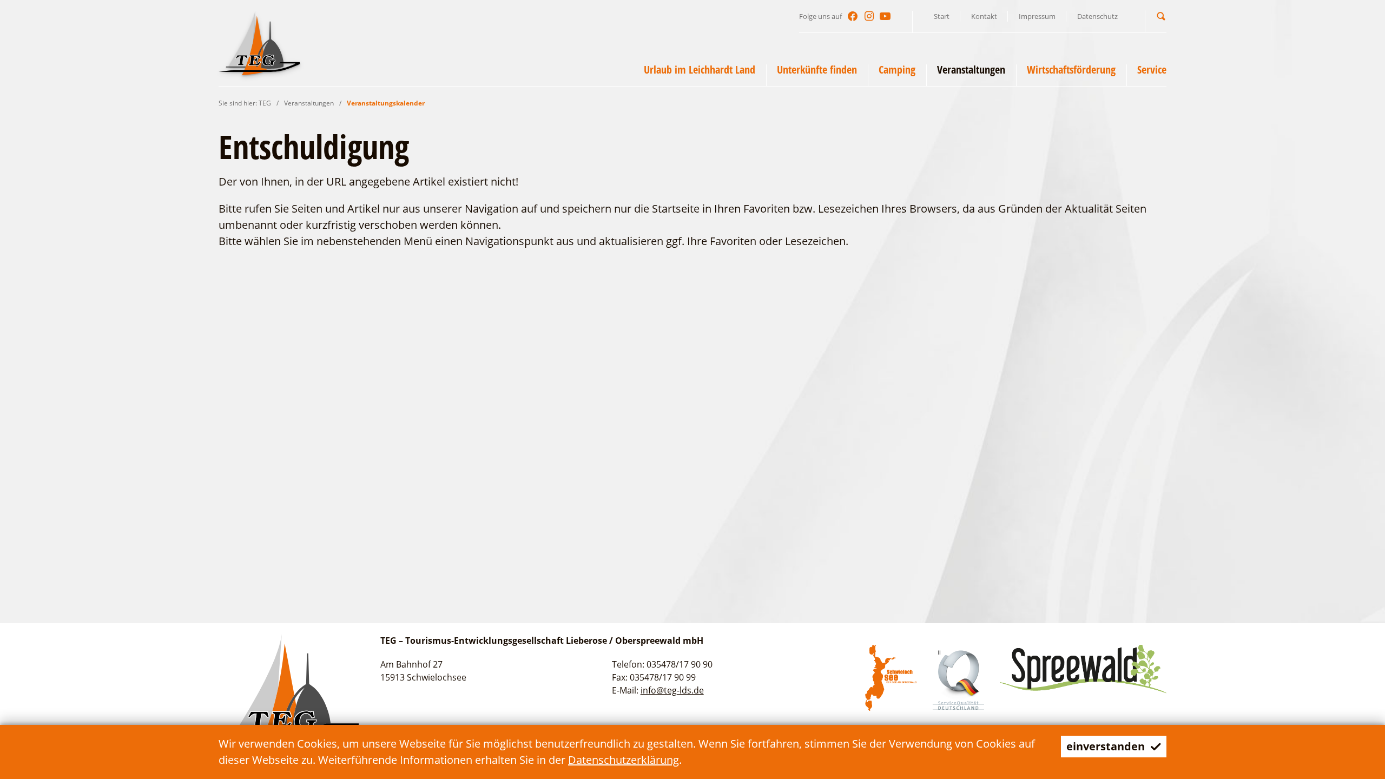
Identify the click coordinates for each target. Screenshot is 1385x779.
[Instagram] (868, 16)
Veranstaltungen (309, 103)
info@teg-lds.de (672, 690)
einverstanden (1105, 746)
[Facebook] (852, 16)
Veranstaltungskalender (386, 103)
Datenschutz (1097, 16)
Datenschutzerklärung (623, 759)
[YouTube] (885, 16)
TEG (265, 103)
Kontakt (984, 16)
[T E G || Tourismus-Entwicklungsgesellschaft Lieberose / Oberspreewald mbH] (259, 42)
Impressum (1037, 16)
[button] (1161, 16)
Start (941, 16)
